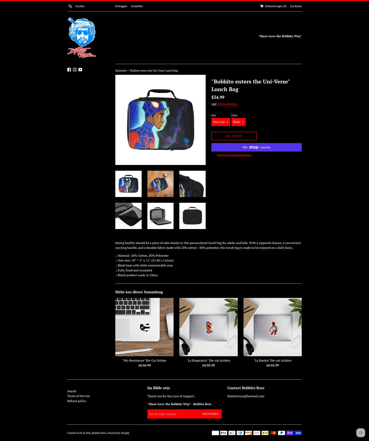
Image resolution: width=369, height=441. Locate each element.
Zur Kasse (296, 6)
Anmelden (137, 6)
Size (213, 115)
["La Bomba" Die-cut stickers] (273, 327)
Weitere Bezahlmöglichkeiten (234, 155)
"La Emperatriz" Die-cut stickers (208, 360)
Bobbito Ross (99, 433)
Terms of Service (78, 396)
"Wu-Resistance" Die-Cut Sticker (144, 360)
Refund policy (76, 401)
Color (234, 115)
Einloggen (121, 6)
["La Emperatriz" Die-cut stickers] (208, 327)
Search (71, 391)
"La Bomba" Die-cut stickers (273, 360)
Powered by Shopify (119, 433)
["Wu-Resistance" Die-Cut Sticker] (144, 327)
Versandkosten (227, 104)
